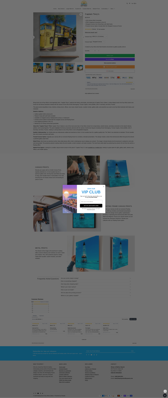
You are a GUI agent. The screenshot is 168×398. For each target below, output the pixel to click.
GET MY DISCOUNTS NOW (91, 206)
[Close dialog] (104, 186)
